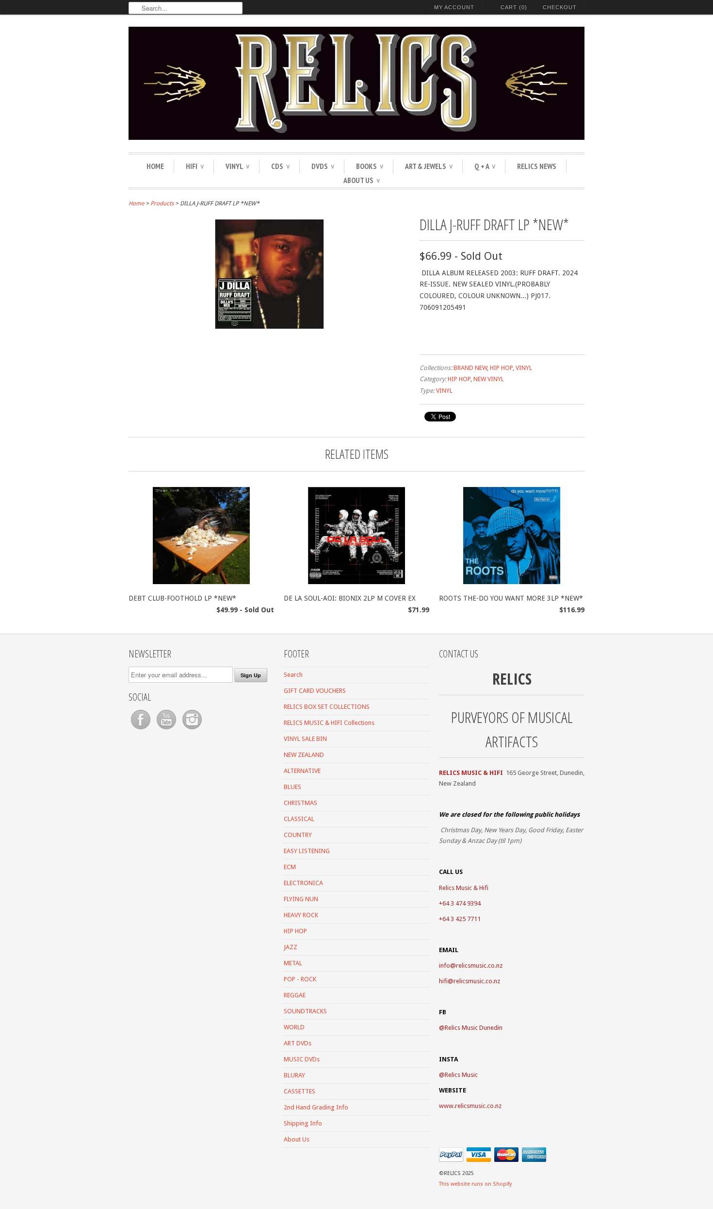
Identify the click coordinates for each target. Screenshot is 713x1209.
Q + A (484, 166)
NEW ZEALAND (304, 754)
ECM (290, 867)
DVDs (322, 166)
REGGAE (295, 995)
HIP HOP (501, 367)
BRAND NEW (470, 367)
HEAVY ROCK (301, 915)
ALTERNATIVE (302, 770)
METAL (293, 963)
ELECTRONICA (303, 883)
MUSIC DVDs (302, 1059)
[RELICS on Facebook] (141, 729)
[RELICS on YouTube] (167, 729)
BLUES (292, 786)
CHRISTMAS (300, 802)
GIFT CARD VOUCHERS (315, 690)
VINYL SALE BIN (305, 738)
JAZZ (290, 947)
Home (155, 166)
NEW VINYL (488, 379)
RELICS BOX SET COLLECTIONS (327, 706)
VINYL (237, 166)
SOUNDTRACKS (305, 1011)
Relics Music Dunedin (473, 1027)
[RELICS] (356, 85)
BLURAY (294, 1075)
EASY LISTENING (307, 851)
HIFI (195, 166)
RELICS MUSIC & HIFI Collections (329, 722)
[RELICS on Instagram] (192, 729)
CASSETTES (299, 1091)
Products (162, 203)
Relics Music (461, 1074)
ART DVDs (297, 1043)
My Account (454, 7)
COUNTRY (298, 835)
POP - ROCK (300, 979)
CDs (280, 166)
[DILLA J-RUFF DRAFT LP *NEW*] (269, 326)
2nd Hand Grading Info (316, 1107)
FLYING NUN (301, 899)
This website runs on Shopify (475, 1184)
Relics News (536, 166)
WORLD (294, 1027)
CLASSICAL (299, 819)
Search (293, 674)
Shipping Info (303, 1123)
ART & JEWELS (429, 166)
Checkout (560, 7)
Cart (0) (514, 7)
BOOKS (369, 166)
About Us (361, 180)
